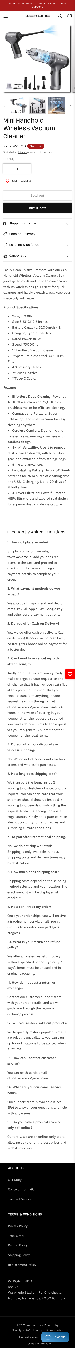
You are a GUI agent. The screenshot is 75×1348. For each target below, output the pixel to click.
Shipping (22, 152)
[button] (5, 16)
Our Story (15, 1180)
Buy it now (37, 208)
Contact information (40, 1343)
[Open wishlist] (70, 674)
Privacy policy (54, 1330)
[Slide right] (70, 106)
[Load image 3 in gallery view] (56, 105)
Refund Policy (18, 1245)
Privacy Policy (18, 1226)
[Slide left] (4, 106)
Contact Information (22, 1189)
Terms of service (28, 1336)
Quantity (9, 159)
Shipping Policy (19, 1255)
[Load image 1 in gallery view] (18, 105)
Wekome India (35, 1325)
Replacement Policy (22, 1265)
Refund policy (34, 1330)
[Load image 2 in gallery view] (37, 105)
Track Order (16, 1236)
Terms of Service (20, 1199)
